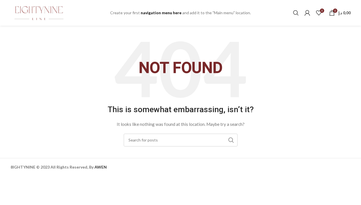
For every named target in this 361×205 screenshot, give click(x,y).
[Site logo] (39, 12)
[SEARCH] (231, 140)
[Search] (296, 13)
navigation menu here (161, 12)
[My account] (307, 13)
